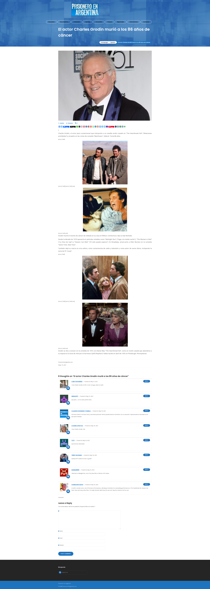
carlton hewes (76, 381)
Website (61, 545)
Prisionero (70, 123)
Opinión (112, 42)
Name (61, 531)
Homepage (104, 42)
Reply (146, 381)
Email (60, 538)
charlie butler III (77, 485)
